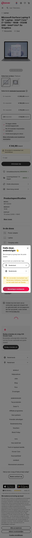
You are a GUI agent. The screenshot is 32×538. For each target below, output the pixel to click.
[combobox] (16, 265)
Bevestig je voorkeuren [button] (16, 289)
